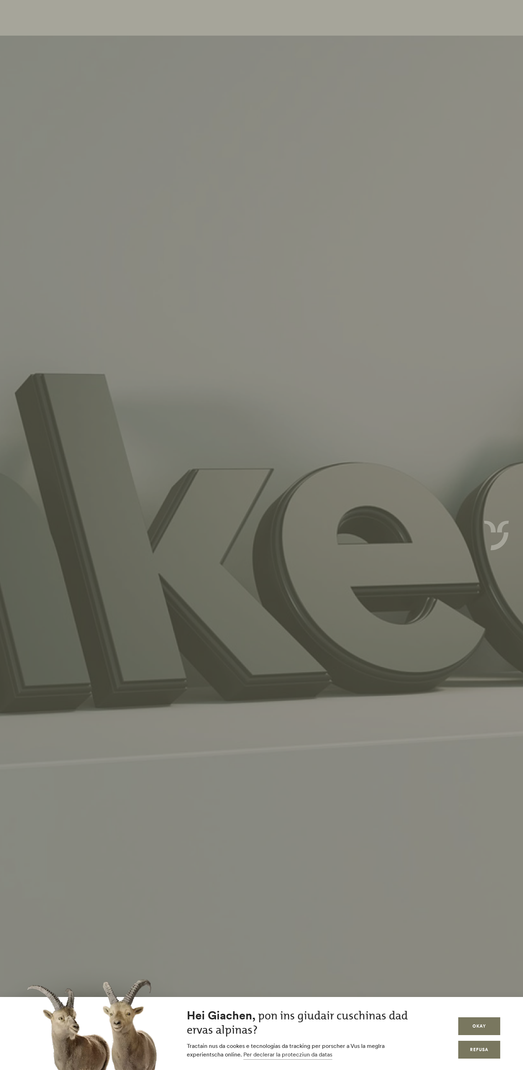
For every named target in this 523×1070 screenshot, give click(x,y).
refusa (479, 1049)
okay (479, 1026)
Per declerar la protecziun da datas (287, 1054)
